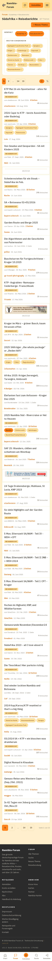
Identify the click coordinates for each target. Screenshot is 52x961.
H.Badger (8, 388)
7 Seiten (31, 459)
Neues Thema (34, 861)
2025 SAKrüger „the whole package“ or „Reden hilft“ (24, 349)
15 (23, 81)
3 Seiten (27, 545)
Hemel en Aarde (14, 60)
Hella (6, 732)
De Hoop (22, 65)
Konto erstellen (8, 888)
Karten (31, 888)
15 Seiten (30, 190)
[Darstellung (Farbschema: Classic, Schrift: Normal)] (25, 5)
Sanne (7, 232)
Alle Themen (33, 854)
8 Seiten (32, 124)
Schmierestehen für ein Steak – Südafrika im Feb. (22, 180)
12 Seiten (32, 673)
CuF (6, 699)
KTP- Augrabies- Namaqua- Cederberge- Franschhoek (19, 284)
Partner (31, 892)
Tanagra (41, 720)
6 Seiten (32, 358)
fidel (6, 163)
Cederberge (23, 51)
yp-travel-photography (14, 276)
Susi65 (7, 755)
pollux (7, 252)
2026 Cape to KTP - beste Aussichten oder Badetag (25, 114)
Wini (6, 598)
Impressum (7, 911)
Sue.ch (7, 819)
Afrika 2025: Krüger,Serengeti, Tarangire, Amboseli (21, 377)
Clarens (11, 65)
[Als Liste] (41, 81)
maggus (7, 795)
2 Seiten (29, 226)
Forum (5, 14)
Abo (3, 895)
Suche (31, 857)
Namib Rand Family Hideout (15, 435)
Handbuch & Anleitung (11, 899)
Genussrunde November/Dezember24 (25, 624)
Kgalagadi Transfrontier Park (19, 46)
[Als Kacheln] (47, 81)
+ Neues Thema (40, 25)
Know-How (33, 884)
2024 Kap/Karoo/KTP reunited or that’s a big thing (23, 707)
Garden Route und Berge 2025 (21, 222)
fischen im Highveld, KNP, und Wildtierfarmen (20, 607)
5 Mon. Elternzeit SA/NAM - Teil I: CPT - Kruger (25, 583)
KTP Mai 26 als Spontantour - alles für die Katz (25, 91)
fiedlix (7, 679)
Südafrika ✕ (21, 34)
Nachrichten (7, 892)
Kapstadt (35, 51)
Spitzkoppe (32, 430)
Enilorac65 (8, 527)
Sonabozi (8, 638)
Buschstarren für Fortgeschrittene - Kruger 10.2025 (24, 260)
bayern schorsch (11, 216)
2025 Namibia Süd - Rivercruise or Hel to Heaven (25, 417)
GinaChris (8, 618)
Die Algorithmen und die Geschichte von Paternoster (24, 240)
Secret (7, 340)
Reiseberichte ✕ (36, 34)
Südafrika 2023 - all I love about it (23, 645)
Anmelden (36, 5)
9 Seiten (31, 270)
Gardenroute (13, 55)
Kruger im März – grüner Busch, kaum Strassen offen (24, 325)
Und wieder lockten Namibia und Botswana (22, 687)
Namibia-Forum (12, 5)
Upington (37, 46)
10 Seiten (32, 426)
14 (18, 81)
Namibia (9, 430)
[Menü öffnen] (47, 5)
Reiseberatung (34, 865)
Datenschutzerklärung (11, 915)
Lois (6, 139)
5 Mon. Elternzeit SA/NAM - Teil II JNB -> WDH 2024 (26, 559)
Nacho (7, 195)
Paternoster (20, 133)
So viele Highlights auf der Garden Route (23, 511)
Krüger (11, 51)
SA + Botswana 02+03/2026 (19, 202)
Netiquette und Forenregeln (8, 927)
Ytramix (7, 299)
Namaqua (26, 55)
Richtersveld (29, 60)
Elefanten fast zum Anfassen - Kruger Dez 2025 (25, 397)
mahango (8, 772)
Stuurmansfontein (15, 70)
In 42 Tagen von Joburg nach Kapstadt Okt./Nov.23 (25, 804)
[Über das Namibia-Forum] (3, 5)
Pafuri (41, 60)
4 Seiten (33, 100)
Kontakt (5, 932)
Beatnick (8, 465)
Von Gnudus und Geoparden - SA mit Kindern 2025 (24, 148)
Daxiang (7, 574)
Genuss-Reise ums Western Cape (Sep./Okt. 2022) (23, 780)
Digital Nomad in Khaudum (18, 762)
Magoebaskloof (28, 362)
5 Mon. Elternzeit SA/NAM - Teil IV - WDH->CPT (23, 535)
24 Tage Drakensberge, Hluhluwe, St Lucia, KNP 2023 (24, 488)
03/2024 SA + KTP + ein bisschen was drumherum (25, 740)
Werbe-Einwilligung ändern (10, 920)
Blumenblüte (35, 65)
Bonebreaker (10, 408)
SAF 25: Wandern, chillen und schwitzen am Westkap (20, 450)
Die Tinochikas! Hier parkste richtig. (24, 665)
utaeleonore (9, 106)
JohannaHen (9, 369)
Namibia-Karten (35, 895)
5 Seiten (38, 210)
